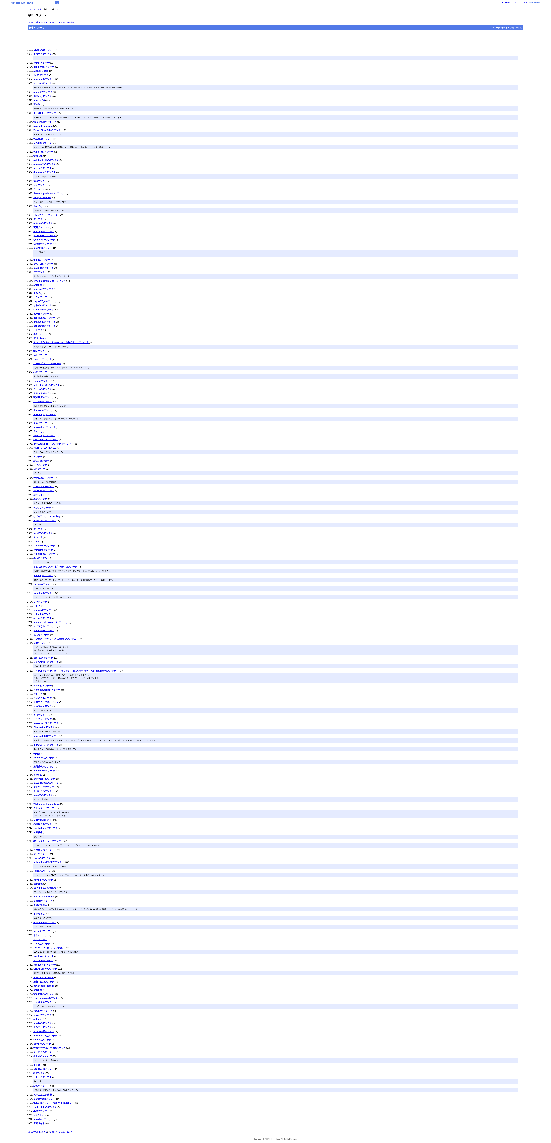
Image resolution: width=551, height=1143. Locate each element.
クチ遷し (38, 1065)
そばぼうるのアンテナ (44, 626)
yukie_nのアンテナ (43, 152)
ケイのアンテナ (41, 854)
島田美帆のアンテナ (43, 766)
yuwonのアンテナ (42, 139)
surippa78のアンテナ (44, 164)
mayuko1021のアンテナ (46, 783)
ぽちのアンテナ (41, 1086)
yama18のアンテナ (43, 478)
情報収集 (38, 156)
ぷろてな (38, 293)
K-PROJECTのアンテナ (45, 113)
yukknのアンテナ (42, 1077)
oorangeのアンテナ (43, 231)
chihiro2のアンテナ (43, 309)
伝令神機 (38, 884)
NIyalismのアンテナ (43, 50)
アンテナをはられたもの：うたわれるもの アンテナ (61, 342)
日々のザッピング (42, 719)
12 (56, 22)
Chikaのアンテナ (42, 1039)
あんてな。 (39, 206)
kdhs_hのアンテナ (43, 614)
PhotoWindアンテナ (44, 727)
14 (61, 22)
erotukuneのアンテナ (44, 922)
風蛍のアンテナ (41, 423)
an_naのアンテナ (42, 618)
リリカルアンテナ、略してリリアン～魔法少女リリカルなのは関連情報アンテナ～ (75, 671)
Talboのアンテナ (42, 871)
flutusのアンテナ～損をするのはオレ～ (53, 1103)
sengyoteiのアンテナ (44, 965)
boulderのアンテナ (43, 1119)
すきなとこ (39, 913)
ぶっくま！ (39, 494)
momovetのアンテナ (44, 1099)
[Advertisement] (119, 38)
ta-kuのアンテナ (41, 260)
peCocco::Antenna (43, 986)
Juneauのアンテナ (43, 410)
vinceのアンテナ (42, 858)
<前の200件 (33, 22)
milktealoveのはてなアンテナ (48, 862)
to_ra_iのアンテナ (42, 931)
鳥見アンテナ (40, 499)
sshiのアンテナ (41, 355)
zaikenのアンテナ (42, 584)
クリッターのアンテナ (44, 808)
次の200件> (68, 22)
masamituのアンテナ (44, 427)
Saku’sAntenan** (42, 1056)
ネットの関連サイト (43, 1031)
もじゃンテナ (40, 935)
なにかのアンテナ (42, 401)
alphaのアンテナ (42, 1044)
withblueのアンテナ (43, 593)
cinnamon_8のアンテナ (45, 439)
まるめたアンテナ (42, 1027)
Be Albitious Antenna (44, 888)
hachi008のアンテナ (44, 770)
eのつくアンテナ (42, 507)
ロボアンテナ (40, 715)
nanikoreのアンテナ (44, 67)
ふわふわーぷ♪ (40, 334)
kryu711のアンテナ (43, 264)
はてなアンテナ (35, 9)
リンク (36, 606)
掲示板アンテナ (41, 314)
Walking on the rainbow (46, 804)
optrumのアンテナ (43, 223)
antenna (37, 285)
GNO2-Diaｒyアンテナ (45, 969)
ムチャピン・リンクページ (47, 363)
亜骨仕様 (38, 832)
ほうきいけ (39, 469)
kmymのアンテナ (42, 1015)
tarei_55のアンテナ (43, 289)
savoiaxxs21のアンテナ (46, 723)
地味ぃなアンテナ (42, 96)
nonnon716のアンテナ (45, 1035)
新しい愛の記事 (41, 460)
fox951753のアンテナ (44, 520)
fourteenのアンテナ (43, 79)
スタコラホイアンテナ (44, 850)
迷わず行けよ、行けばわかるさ (49, 1048)
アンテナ (38, 219)
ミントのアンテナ (42, 389)
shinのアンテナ (41, 63)
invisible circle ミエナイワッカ (49, 281)
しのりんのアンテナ (43, 1002)
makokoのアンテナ (43, 268)
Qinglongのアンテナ (44, 239)
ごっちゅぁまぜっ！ (43, 486)
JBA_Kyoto (39, 338)
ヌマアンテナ (40, 465)
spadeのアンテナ (42, 685)
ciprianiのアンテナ (43, 880)
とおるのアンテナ (42, 305)
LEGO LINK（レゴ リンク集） (49, 947)
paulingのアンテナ (43, 575)
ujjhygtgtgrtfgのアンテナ (46, 385)
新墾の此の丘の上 (42, 820)
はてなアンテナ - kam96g (46, 516)
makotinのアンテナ (43, 977)
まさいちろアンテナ (43, 791)
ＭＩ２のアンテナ (42, 83)
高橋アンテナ (40, 181)
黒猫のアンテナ (41, 1111)
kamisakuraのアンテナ (45, 828)
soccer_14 (39, 100)
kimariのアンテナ (42, 359)
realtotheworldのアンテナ (47, 690)
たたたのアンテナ (42, 243)
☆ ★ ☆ (39, 189)
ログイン (516, 3)
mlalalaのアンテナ (43, 901)
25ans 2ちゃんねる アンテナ (48, 130)
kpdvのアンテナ (41, 943)
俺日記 (36, 753)
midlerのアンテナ (42, 168)
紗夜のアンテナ (41, 372)
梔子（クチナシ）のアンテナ (48, 841)
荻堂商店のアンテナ (43, 397)
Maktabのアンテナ (43, 960)
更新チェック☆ (41, 227)
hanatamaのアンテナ (44, 326)
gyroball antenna (42, 126)
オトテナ (38, 330)
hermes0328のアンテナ (45, 736)
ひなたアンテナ (41, 297)
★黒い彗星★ (40, 905)
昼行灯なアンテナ (42, 143)
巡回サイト (39, 1123)
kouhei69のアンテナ (44, 545)
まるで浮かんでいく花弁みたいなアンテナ (55, 566)
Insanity (37, 775)
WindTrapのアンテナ (44, 554)
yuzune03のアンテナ (44, 235)
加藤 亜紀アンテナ (43, 981)
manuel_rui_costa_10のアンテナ (50, 622)
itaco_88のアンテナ (43, 490)
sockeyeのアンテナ (43, 1069)
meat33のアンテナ (43, 533)
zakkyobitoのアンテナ (45, 1107)
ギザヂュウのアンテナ (44, 787)
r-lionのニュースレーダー (46, 215)
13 (58, 22)
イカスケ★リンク (42, 706)
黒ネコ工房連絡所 (42, 1094)
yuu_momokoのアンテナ (46, 998)
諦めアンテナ (40, 351)
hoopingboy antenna (44, 414)
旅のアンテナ (40, 185)
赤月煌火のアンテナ (43, 824)
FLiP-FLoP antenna (44, 896)
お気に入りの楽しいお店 (46, 702)
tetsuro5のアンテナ (43, 994)
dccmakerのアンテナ (44, 172)
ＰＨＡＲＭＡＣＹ (42, 393)
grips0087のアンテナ (44, 322)
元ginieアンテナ (41, 381)
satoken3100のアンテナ (46, 160)
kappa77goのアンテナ (45, 301)
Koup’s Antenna (42, 197)
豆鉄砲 (36, 104)
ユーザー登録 (505, 3)
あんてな (38, 431)
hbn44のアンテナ (42, 1023)
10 (50, 22)
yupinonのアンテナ (43, 630)
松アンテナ (39, 1073)
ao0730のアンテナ (43, 658)
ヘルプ (524, 3)
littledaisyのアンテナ (44, 435)
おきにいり (39, 1115)
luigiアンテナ (40, 939)
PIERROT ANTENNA (44, 448)
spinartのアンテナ (43, 92)
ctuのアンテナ (40, 643)
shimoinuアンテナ (43, 550)
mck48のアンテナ (42, 248)
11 (53, 22)
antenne (37, 990)
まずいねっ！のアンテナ (46, 745)
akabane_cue (40, 71)
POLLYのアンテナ (43, 1011)
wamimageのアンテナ (45, 122)
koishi (36, 541)
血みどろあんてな (42, 698)
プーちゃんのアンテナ (44, 1052)
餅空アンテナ (40, 272)
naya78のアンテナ (43, 795)
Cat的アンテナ (41, 75)
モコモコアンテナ (42, 54)
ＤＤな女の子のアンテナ (46, 662)
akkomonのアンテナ (44, 779)
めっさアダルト (41, 558)
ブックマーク (40, 602)
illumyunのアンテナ (43, 757)
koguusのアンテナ (43, 610)
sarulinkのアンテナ (43, 956)
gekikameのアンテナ (44, 318)
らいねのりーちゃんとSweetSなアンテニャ (55, 639)
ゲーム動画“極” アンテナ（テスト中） (54, 444)
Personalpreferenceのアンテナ (49, 193)
